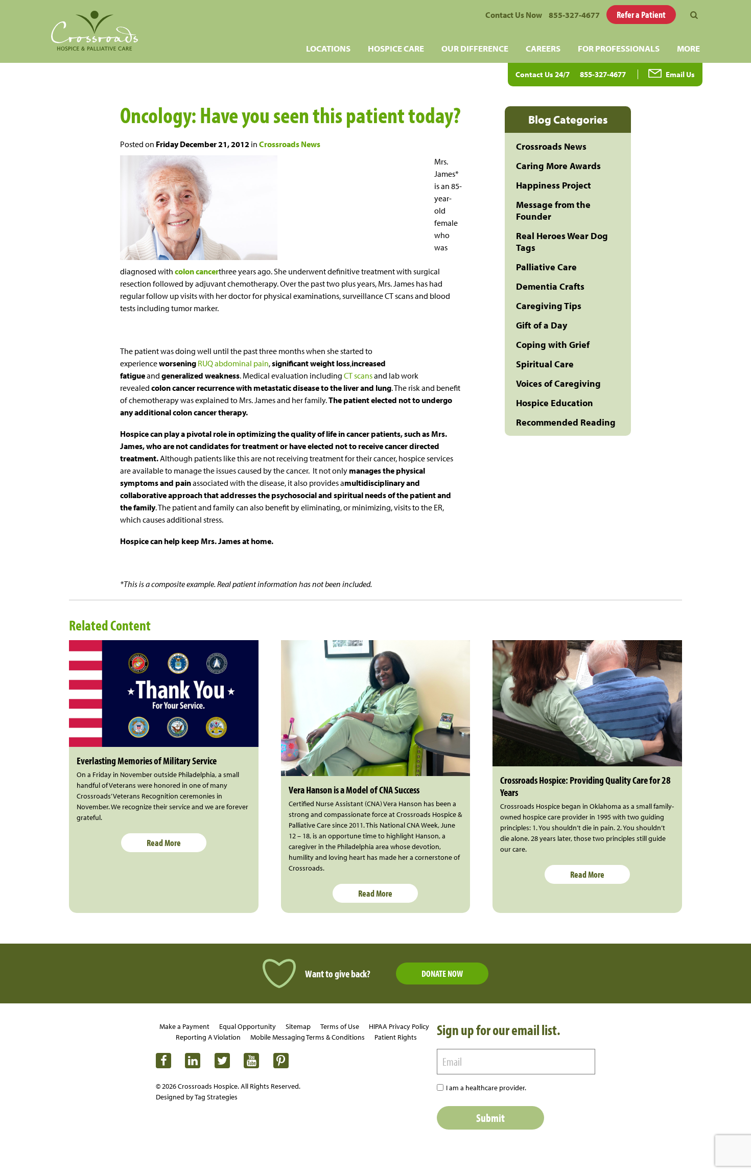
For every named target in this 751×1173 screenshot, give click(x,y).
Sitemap (298, 1026)
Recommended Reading (566, 422)
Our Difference (474, 48)
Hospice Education (554, 403)
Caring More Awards (558, 166)
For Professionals (619, 48)
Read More (164, 843)
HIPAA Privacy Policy (399, 1026)
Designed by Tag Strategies (197, 1096)
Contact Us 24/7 (542, 74)
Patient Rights (395, 1037)
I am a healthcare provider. (486, 1087)
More (688, 48)
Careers (543, 48)
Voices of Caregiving (558, 383)
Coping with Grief (553, 344)
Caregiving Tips (548, 306)
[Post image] (164, 693)
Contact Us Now (513, 15)
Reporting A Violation (208, 1037)
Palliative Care (546, 267)
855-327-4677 (574, 15)
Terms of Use (339, 1026)
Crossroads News (289, 144)
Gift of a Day (541, 325)
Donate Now (442, 973)
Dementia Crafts (550, 286)
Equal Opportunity (247, 1026)
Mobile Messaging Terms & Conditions (307, 1037)
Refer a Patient (641, 14)
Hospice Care (396, 48)
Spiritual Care (545, 364)
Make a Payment (184, 1026)
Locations (328, 48)
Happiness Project (553, 185)
